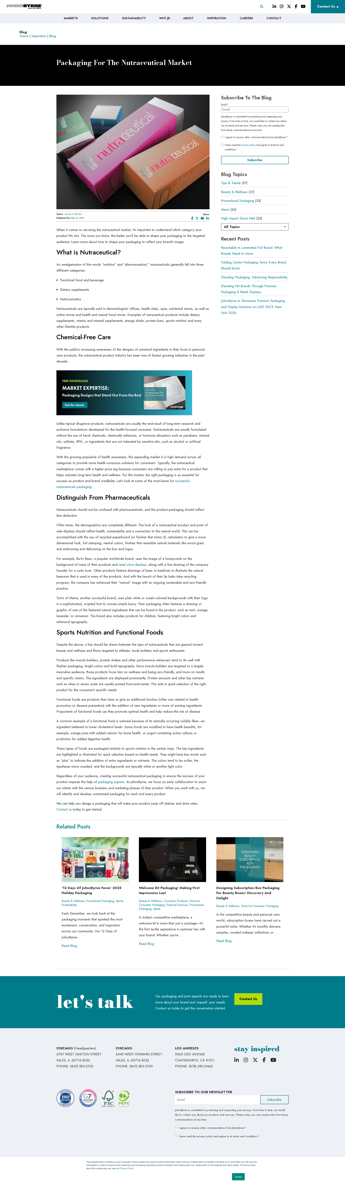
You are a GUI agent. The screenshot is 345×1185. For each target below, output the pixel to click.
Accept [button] (238, 1176)
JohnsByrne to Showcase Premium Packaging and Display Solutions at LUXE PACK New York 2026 (253, 306)
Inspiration (38, 36)
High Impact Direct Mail (238, 218)
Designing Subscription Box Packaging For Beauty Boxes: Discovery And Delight (247, 893)
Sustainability (69, 905)
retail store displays (132, 564)
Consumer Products (176, 901)
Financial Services (177, 905)
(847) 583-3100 (81, 1066)
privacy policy (248, 145)
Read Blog (69, 945)
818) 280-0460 (201, 1066)
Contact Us (326, 6)
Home (24, 36)
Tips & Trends (231, 182)
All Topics (232, 226)
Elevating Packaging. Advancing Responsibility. (254, 277)
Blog (52, 36)
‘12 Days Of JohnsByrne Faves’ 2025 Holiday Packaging (91, 890)
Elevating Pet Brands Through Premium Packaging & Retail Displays (249, 289)
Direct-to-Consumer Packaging (259, 906)
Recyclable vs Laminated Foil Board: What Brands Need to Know (251, 250)
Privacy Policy (127, 1168)
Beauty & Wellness (73, 214)
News (225, 209)
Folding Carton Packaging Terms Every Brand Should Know (253, 265)
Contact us (64, 809)
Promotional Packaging (237, 200)
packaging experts (111, 781)
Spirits (119, 901)
